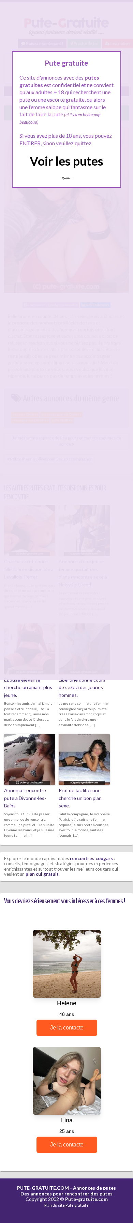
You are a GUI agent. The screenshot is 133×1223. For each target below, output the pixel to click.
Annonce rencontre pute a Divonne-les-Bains (25, 797)
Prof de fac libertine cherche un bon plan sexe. (80, 797)
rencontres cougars (91, 858)
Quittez (67, 178)
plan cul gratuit (42, 874)
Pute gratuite (77, 1205)
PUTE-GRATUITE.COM (43, 1188)
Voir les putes (66, 160)
